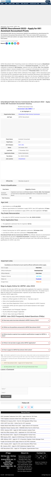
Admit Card (12, 3)
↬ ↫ (26, 108)
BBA (39, 67)
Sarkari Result (44, 3)
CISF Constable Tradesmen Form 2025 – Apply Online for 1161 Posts (19, 416)
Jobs (6, 3)
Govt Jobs (21, 144)
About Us (37, 462)
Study (6, 1)
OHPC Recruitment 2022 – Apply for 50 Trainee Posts (18, 363)
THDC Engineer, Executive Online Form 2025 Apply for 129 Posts (18, 418)
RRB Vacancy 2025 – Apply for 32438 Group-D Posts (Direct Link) (18, 437)
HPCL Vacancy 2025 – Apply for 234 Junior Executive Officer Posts (18, 444)
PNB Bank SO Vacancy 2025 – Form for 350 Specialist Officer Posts (19, 421)
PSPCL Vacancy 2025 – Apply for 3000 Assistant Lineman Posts (18, 430)
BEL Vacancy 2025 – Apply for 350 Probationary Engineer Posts (18, 446)
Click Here (39, 267)
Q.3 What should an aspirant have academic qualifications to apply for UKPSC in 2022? (24, 335)
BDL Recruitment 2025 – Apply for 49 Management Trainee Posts (18, 434)
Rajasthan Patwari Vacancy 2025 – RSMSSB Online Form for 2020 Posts (20, 427)
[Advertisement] (25, 14)
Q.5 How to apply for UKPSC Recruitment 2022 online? (17, 349)
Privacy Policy (39, 464)
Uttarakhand (21, 159)
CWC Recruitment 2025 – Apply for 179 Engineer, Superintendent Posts (20, 448)
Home (2, 3)
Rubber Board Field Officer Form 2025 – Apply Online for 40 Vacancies (19, 425)
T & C (45, 464)
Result (17, 3)
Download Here (38, 270)
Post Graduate (45, 67)
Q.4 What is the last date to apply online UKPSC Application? (19, 343)
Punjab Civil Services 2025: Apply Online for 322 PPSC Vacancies (18, 441)
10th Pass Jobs (5, 456)
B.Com (35, 67)
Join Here (38, 276)
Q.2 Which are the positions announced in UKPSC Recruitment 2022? (21, 327)
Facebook (38, 279)
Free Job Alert (24, 3)
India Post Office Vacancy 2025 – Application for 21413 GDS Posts (18, 432)
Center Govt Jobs (34, 3)
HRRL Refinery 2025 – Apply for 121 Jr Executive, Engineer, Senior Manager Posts (22, 439)
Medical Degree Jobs (7, 466)
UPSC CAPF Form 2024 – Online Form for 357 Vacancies (16, 423)
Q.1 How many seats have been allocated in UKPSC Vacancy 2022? (20, 320)
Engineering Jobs (8, 462)
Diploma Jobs (8, 464)
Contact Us (44, 462)
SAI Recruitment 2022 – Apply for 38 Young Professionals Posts (21, 366)
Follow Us (38, 282)
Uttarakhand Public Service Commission (29, 114)
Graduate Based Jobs (7, 459)
